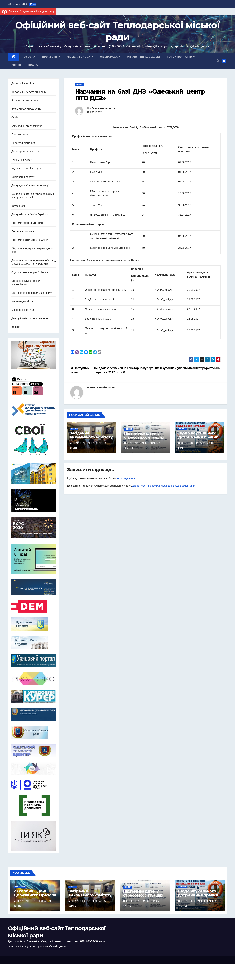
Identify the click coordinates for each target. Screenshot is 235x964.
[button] (218, 60)
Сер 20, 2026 (133, 901)
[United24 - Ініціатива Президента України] (33, 500)
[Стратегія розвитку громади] (33, 355)
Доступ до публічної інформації (30, 185)
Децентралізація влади (25, 151)
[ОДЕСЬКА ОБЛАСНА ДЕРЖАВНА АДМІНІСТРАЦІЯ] (33, 714)
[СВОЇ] (33, 440)
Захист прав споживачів (26, 109)
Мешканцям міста (22, 301)
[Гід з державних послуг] (33, 558)
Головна (28, 56)
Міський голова (79, 56)
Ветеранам (18, 206)
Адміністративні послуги (26, 168)
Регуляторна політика (24, 100)
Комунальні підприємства (27, 126)
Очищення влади (21, 160)
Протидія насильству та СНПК (29, 240)
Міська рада (109, 56)
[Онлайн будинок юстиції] (33, 768)
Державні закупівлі (23, 83)
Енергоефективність (23, 143)
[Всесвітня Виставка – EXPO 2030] (33, 527)
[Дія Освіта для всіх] (33, 386)
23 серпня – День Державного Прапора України (35, 895)
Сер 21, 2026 (78, 901)
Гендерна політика (22, 231)
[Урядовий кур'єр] (33, 696)
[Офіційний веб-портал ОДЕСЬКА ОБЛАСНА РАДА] (33, 732)
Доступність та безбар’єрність (29, 214)
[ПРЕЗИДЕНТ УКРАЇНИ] (33, 624)
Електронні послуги (23, 177)
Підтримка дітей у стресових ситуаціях (144, 435)
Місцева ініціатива (22, 310)
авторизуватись (126, 478)
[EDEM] (33, 606)
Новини (79, 84)
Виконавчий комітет (103, 108)
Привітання (20, 887)
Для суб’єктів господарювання (29, 318)
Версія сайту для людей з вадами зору (30, 11)
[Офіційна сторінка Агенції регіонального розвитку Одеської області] (33, 409)
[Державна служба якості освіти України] (33, 785)
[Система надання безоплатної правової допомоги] (33, 805)
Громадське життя (22, 134)
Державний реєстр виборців (28, 92)
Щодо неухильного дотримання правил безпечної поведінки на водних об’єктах (199, 439)
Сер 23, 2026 (24, 901)
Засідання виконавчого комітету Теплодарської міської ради (91, 439)
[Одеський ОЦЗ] (33, 750)
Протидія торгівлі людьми (27, 223)
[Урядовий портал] (33, 660)
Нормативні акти (180, 56)
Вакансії (16, 326)
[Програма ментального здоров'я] (33, 836)
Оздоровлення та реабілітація (29, 272)
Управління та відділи (143, 56)
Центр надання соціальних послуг (32, 293)
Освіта (15, 117)
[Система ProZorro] (33, 678)
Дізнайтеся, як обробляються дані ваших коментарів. (163, 485)
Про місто (50, 56)
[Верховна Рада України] (33, 642)
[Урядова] (33, 587)
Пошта (33, 64)
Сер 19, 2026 (188, 901)
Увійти (16, 64)
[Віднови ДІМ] (33, 473)
